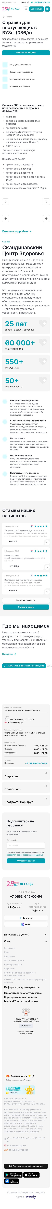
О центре (6, 242)
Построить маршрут (18, 802)
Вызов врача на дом (13, 964)
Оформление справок (14, 960)
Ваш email (12, 840)
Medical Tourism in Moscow (21, 1001)
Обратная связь (9, 2)
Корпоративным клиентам (20, 997)
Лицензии (11, 776)
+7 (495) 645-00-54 (40, 2)
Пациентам (9, 968)
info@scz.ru (14, 907)
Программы (9, 956)
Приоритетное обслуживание (23, 993)
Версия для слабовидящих (28, 1166)
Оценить (26, 1025)
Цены (6, 952)
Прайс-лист (12, 789)
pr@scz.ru (37, 910)
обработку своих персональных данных (25, 855)
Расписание (9, 948)
